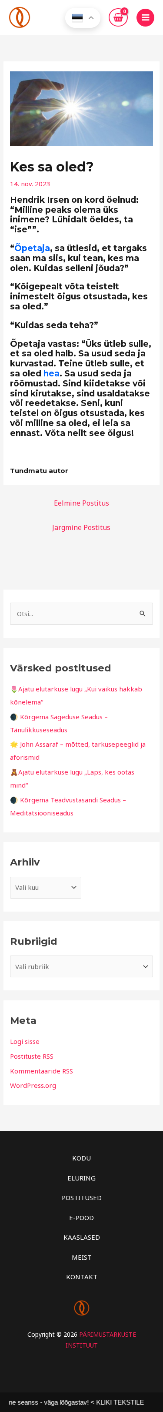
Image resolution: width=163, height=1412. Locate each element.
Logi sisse (25, 1041)
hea (51, 374)
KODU (81, 1158)
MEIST (82, 1257)
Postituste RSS (31, 1056)
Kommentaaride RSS (41, 1071)
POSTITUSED (82, 1197)
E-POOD (81, 1217)
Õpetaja (32, 248)
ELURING (81, 1178)
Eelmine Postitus (81, 503)
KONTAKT (81, 1276)
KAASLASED (81, 1237)
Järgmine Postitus (81, 527)
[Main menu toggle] (145, 18)
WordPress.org (33, 1085)
